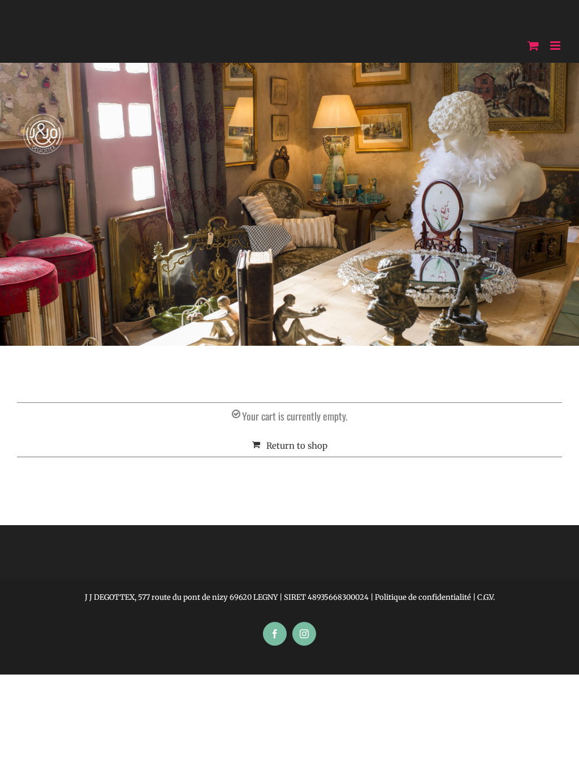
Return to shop (296, 445)
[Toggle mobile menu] (556, 45)
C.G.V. (486, 597)
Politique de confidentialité (423, 597)
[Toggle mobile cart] (533, 45)
